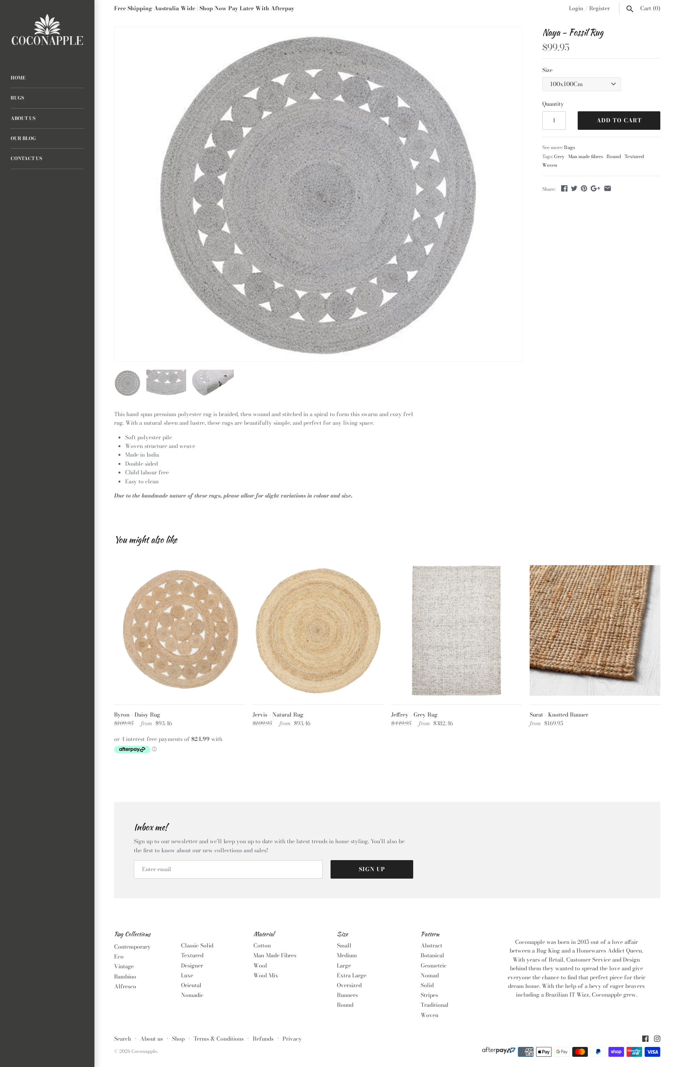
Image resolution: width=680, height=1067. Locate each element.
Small (344, 945)
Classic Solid (197, 945)
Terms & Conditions (219, 1038)
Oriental (191, 985)
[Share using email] (608, 188)
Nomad (430, 975)
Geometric (434, 965)
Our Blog (23, 138)
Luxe (187, 975)
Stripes (429, 995)
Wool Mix (265, 975)
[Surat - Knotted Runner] (595, 630)
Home (18, 77)
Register (599, 8)
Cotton (262, 945)
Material (263, 934)
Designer (192, 965)
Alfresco (125, 986)
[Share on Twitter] (574, 188)
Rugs (17, 97)
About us (151, 1038)
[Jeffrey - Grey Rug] (456, 630)
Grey (559, 156)
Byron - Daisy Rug (137, 714)
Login (576, 8)
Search (122, 1038)
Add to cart (619, 120)
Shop (178, 1038)
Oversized (349, 985)
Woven (549, 165)
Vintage (124, 966)
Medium (347, 955)
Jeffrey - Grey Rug (414, 714)
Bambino (125, 976)
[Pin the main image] (584, 188)
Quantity (553, 104)
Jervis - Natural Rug (278, 714)
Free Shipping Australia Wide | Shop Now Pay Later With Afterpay (204, 8)
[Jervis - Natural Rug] (318, 630)
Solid (427, 985)
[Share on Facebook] (564, 188)
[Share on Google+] (595, 188)
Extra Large (351, 975)
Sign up (372, 869)
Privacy (292, 1038)
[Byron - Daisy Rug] (179, 630)
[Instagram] (657, 1039)
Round (613, 156)
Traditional (435, 1005)
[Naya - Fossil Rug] (318, 194)
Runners (347, 995)
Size (547, 70)
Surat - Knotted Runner (559, 714)
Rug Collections (132, 934)
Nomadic (192, 995)
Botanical (432, 955)
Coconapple (144, 1051)
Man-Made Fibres (274, 955)
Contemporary (132, 946)
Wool (260, 965)
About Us (23, 118)
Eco (119, 956)
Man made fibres (585, 156)
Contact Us (26, 158)
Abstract (431, 945)
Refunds (263, 1038)
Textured (634, 156)
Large (344, 965)
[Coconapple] (47, 30)
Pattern (430, 934)
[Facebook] (645, 1039)
